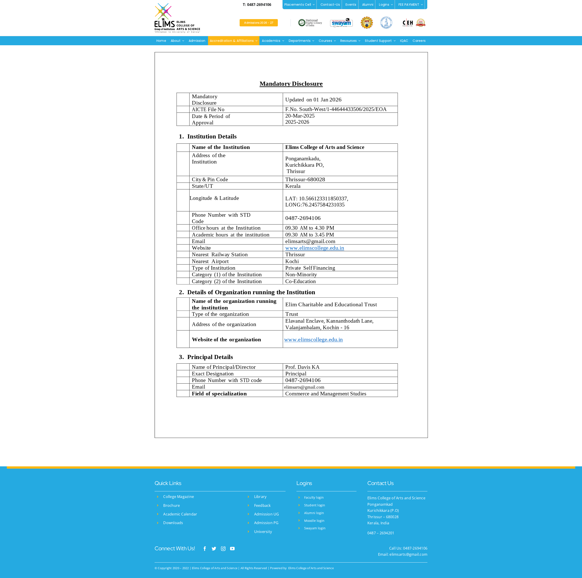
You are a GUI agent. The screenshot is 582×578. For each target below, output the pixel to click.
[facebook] (205, 548)
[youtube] (232, 548)
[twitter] (214, 548)
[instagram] (223, 548)
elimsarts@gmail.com (408, 554)
